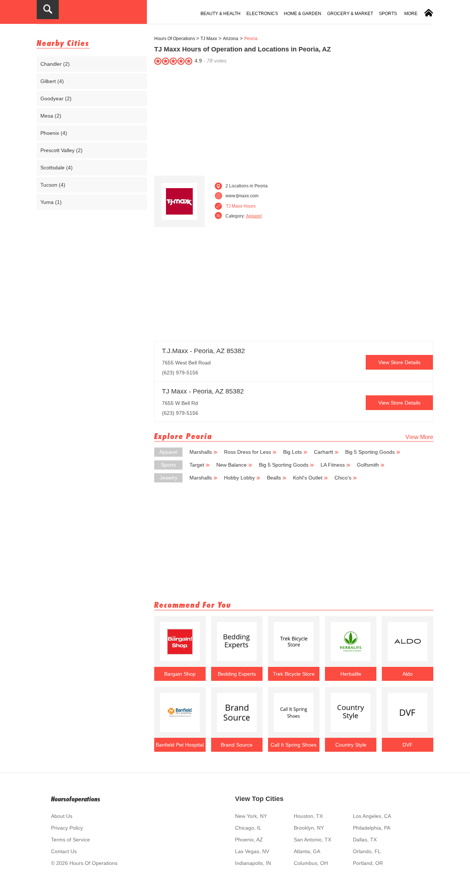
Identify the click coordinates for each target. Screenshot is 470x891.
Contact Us (64, 851)
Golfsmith (368, 465)
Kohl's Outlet (307, 478)
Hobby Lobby (239, 478)
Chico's (343, 478)
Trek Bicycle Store (294, 674)
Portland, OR (368, 863)
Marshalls (200, 452)
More (410, 13)
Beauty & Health (220, 13)
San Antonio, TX (312, 840)
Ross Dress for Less (247, 452)
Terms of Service (70, 840)
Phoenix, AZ (249, 840)
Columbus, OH (311, 863)
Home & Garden (302, 13)
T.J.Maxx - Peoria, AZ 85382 (203, 351)
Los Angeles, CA (372, 816)
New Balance (231, 465)
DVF (407, 745)
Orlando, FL (367, 851)
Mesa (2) (50, 116)
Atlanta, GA (307, 851)
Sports (388, 13)
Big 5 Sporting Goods (370, 452)
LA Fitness (333, 465)
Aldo (407, 674)
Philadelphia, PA (371, 828)
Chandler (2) (55, 64)
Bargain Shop (180, 674)
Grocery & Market (350, 13)
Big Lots (292, 452)
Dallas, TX (365, 840)
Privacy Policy (67, 828)
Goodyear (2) (56, 98)
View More (419, 437)
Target (196, 465)
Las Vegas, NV (252, 851)
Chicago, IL (248, 828)
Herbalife (350, 674)
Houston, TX (308, 816)
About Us (61, 816)
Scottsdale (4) (56, 167)
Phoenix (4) (53, 133)
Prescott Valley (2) (61, 150)
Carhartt (323, 452)
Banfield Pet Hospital (180, 745)
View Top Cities (259, 798)
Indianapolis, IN (253, 863)
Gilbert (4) (52, 81)
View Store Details (399, 362)
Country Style (350, 745)
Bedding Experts (237, 674)
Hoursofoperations (75, 799)
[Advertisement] (293, 118)
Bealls (274, 478)
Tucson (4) (52, 185)
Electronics (262, 13)
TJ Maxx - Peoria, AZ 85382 (203, 391)
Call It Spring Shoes (294, 745)
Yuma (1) (51, 202)
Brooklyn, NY (309, 828)
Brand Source (237, 745)
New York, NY (251, 816)
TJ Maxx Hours (241, 206)
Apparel (254, 216)
